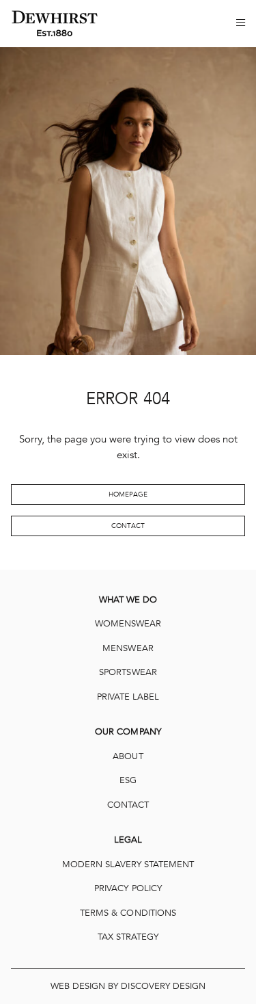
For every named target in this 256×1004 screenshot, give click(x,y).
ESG (128, 780)
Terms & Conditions (127, 913)
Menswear (127, 648)
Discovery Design (163, 986)
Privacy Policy (127, 888)
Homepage (128, 494)
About (128, 756)
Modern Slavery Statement (128, 864)
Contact (127, 526)
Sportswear (127, 672)
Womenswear (128, 624)
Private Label (128, 697)
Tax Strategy (128, 937)
